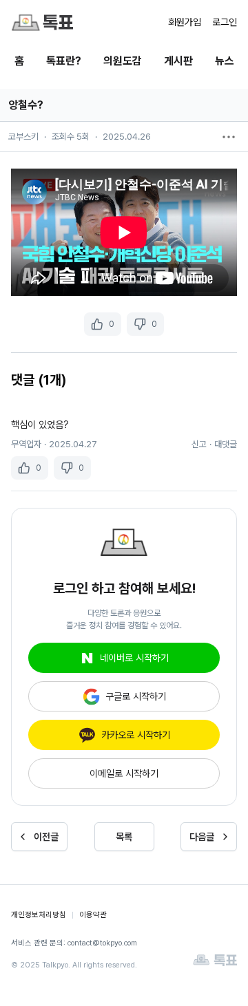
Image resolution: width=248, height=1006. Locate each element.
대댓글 (225, 444)
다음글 (201, 836)
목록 (124, 836)
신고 (199, 444)
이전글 (46, 836)
